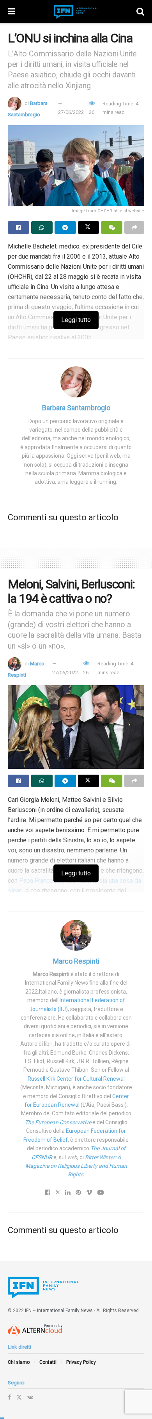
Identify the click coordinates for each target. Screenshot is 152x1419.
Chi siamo (19, 1362)
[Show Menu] (11, 11)
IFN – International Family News (59, 1310)
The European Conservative (58, 1122)
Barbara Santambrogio (76, 408)
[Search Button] (140, 11)
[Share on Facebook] (18, 227)
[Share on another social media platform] (134, 227)
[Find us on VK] (30, 1397)
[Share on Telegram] (65, 227)
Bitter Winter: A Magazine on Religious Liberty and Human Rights (76, 1166)
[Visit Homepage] (76, 12)
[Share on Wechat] (111, 227)
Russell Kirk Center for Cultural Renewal (76, 1079)
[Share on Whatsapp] (42, 227)
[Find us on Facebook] (9, 1397)
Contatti (48, 1362)
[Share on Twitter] (88, 227)
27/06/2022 (71, 112)
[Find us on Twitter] (19, 1397)
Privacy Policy (81, 1362)
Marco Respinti (76, 961)
